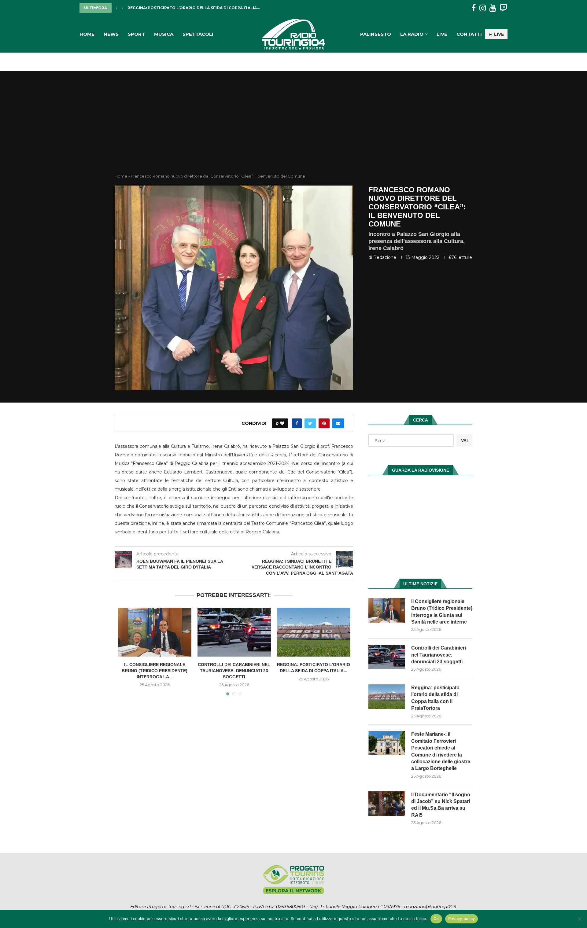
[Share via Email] (338, 423)
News (111, 34)
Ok (436, 918)
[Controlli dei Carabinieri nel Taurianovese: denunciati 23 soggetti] (234, 632)
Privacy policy (461, 918)
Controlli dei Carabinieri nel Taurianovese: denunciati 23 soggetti (234, 670)
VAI (464, 440)
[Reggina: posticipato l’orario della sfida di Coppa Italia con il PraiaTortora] (313, 632)
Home (86, 34)
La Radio (411, 34)
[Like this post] (282, 423)
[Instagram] (482, 8)
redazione (384, 257)
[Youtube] (492, 8)
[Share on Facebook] (297, 423)
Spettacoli (198, 34)
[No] (579, 919)
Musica (163, 34)
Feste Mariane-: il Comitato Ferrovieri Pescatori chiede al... (195, 8)
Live (442, 34)
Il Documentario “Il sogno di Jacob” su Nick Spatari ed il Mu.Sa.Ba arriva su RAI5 (440, 805)
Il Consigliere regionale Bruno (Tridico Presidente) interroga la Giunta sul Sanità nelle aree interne (441, 611)
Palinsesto (375, 34)
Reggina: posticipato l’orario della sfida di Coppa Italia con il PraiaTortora (435, 698)
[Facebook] (473, 8)
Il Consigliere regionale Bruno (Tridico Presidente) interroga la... (154, 670)
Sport (136, 34)
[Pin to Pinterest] (324, 423)
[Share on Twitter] (310, 423)
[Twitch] (503, 8)
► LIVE (496, 34)
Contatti (469, 34)
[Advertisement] (293, 127)
